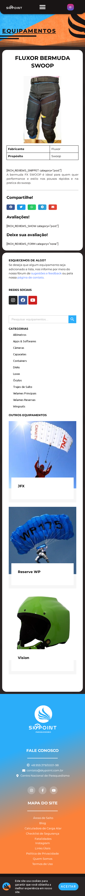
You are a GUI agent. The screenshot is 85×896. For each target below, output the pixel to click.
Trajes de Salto (22, 386)
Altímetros (19, 334)
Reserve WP (29, 572)
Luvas (16, 373)
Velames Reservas (24, 399)
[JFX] (42, 454)
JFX (21, 486)
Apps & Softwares (24, 341)
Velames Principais (24, 393)
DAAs (16, 367)
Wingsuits (19, 406)
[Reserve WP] (42, 540)
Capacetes (19, 354)
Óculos (17, 380)
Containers (20, 360)
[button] (43, 7)
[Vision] (42, 626)
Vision (23, 658)
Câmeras (18, 347)
